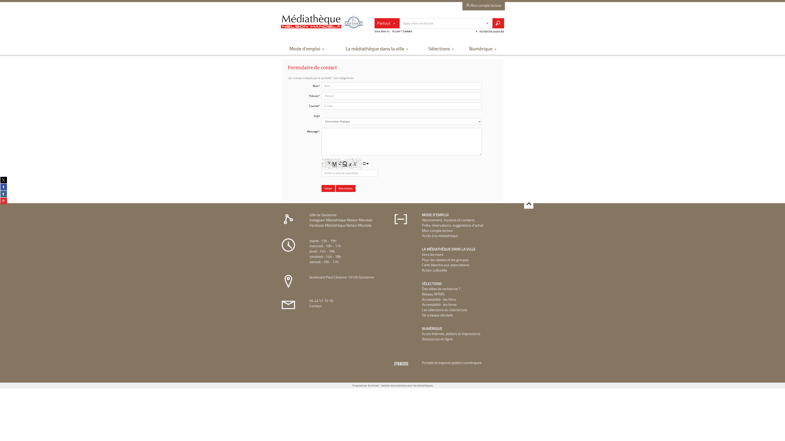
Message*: (313, 131)
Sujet (317, 116)
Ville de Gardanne (323, 214)
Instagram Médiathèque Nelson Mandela (341, 219)
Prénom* (314, 96)
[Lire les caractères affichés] (368, 163)
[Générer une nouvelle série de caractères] (364, 163)
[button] (307, 49)
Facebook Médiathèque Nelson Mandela (340, 225)
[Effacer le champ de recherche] (488, 23)
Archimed (373, 385)
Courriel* (314, 106)
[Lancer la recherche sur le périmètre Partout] (498, 23)
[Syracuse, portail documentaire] (323, 21)
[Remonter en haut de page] (528, 204)
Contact (316, 305)
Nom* (316, 86)
